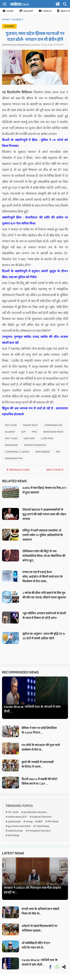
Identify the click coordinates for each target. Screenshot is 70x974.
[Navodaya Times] (19, 4)
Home (10, 11)
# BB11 (39, 821)
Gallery (28, 11)
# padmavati (13, 821)
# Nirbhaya (12, 835)
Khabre (16, 20)
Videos (47, 11)
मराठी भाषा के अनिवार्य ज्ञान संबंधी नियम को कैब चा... (40, 911)
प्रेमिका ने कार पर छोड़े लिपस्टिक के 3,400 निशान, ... (39, 730)
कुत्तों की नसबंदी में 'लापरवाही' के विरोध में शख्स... (38, 764)
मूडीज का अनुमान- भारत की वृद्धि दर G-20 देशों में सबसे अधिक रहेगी (44, 636)
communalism (53, 425)
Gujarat (10, 432)
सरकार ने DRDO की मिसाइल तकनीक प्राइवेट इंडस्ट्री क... (32, 890)
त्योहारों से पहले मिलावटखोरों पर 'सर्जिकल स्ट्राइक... (39, 928)
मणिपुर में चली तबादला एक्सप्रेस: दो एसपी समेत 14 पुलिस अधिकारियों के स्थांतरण (42, 535)
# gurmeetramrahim (18, 826)
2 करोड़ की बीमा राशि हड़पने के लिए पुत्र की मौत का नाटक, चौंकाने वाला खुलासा (44, 595)
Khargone (11, 445)
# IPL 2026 (12, 812)
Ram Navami (42, 452)
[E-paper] (58, 5)
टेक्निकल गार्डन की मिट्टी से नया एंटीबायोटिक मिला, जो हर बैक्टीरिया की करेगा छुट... (43, 556)
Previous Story (19, 470)
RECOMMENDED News (20, 672)
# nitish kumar (14, 830)
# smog (27, 821)
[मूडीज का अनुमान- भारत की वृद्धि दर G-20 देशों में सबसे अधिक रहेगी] (10, 638)
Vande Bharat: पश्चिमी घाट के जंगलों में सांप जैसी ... (32, 709)
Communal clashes (17, 452)
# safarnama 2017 (16, 817)
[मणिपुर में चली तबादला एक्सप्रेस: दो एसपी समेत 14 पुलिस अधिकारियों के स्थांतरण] (10, 535)
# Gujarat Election (40, 817)
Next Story (54, 470)
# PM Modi (51, 821)
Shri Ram (29, 438)
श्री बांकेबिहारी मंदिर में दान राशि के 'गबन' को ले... (36, 945)
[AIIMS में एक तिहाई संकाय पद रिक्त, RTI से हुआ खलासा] (10, 492)
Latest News (13, 853)
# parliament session (34, 812)
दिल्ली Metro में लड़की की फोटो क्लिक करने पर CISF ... (39, 781)
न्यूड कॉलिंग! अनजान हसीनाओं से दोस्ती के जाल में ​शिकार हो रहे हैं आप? (44, 615)
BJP (23, 432)
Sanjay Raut (30, 425)
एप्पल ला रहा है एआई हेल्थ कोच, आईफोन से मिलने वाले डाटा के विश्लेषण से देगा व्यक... (42, 577)
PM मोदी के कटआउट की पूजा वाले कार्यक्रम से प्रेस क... (41, 747)
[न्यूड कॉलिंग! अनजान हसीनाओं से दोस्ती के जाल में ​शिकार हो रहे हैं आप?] (10, 617)
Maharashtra (14, 458)
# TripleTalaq (41, 826)
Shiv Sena (11, 425)
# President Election (38, 830)
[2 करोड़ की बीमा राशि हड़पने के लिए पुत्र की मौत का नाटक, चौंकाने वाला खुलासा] (10, 597)
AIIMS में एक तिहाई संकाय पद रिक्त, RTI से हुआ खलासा (44, 490)
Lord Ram (47, 438)
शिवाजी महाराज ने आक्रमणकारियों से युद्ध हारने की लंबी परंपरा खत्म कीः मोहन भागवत (44, 514)
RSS (58, 452)
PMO (34, 432)
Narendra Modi (53, 432)
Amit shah (11, 438)
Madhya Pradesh (35, 445)
